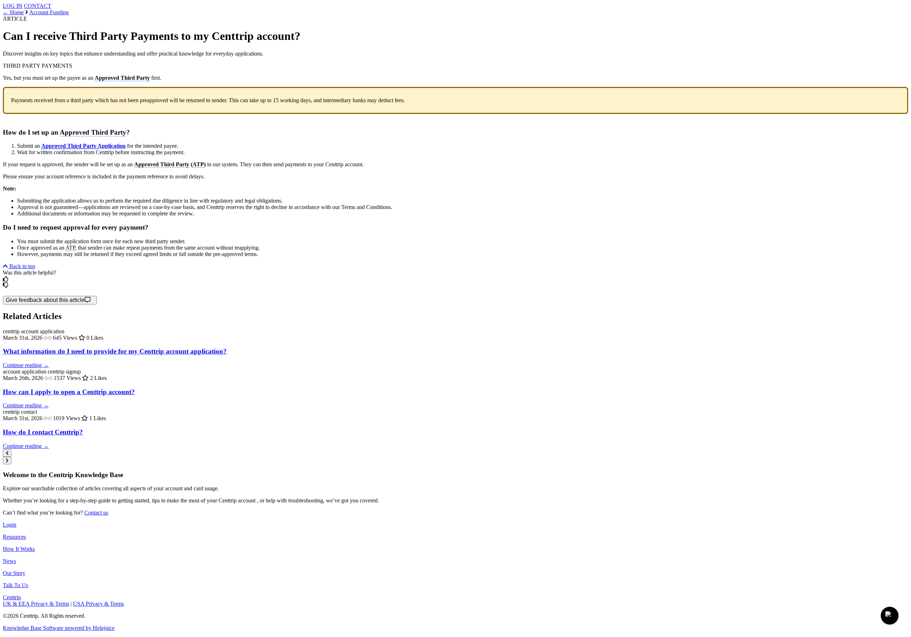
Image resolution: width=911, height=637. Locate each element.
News (9, 561)
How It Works (19, 549)
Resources (14, 537)
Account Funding (49, 12)
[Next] (7, 460)
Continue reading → (26, 365)
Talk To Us (15, 585)
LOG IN (12, 6)
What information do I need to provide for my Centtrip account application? (115, 351)
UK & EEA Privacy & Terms (36, 604)
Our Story (14, 573)
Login (9, 525)
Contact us (96, 513)
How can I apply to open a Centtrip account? (69, 392)
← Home (13, 12)
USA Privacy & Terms (98, 604)
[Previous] (7, 453)
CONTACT (37, 6)
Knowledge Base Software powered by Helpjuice (59, 628)
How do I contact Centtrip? (43, 432)
